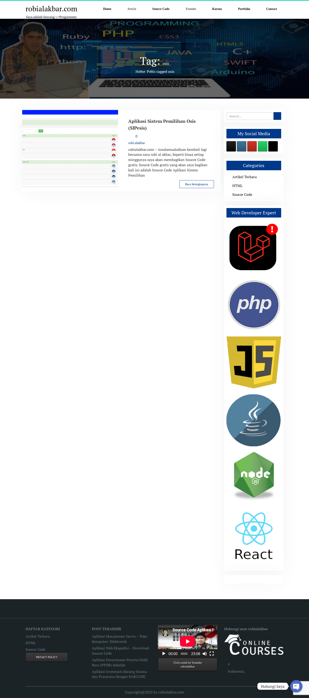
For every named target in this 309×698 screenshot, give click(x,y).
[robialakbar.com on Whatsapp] (262, 146)
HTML (237, 185)
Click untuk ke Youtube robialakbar (188, 665)
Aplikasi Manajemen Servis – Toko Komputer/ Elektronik (119, 639)
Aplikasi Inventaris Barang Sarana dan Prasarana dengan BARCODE (119, 674)
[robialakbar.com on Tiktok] (273, 146)
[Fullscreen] (211, 653)
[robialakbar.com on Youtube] (252, 146)
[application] (187, 641)
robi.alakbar (136, 142)
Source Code (242, 194)
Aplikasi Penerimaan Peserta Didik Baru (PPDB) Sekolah (120, 662)
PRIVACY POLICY (46, 657)
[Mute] (204, 653)
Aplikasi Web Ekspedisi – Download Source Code (120, 651)
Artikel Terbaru (244, 176)
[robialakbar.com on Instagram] (241, 146)
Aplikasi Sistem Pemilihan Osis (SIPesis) (162, 124)
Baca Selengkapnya (196, 184)
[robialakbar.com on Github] (231, 146)
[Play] (164, 653)
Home (140, 71)
